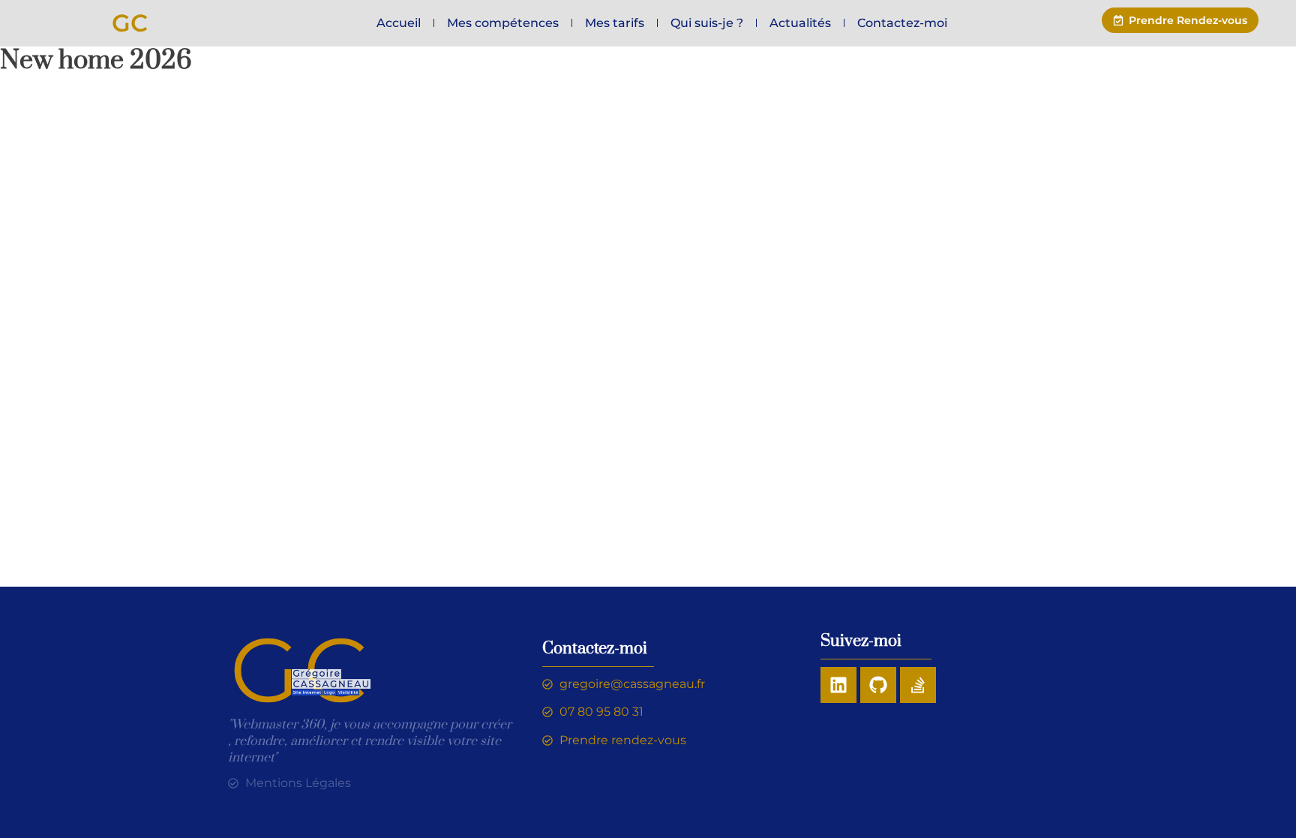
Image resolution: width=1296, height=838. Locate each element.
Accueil (398, 23)
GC (130, 23)
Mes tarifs (614, 23)
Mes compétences (503, 23)
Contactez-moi (902, 23)
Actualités (800, 23)
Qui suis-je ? (706, 23)
